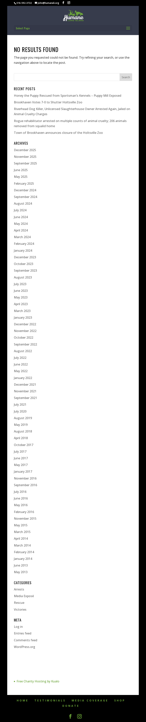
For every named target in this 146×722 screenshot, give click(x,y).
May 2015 (21, 525)
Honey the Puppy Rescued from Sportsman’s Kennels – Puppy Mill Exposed (67, 95)
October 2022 (23, 337)
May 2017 (21, 465)
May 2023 (21, 297)
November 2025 (25, 157)
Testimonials (50, 700)
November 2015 (25, 518)
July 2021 (20, 404)
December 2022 (25, 324)
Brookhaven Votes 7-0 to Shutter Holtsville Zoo (48, 102)
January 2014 (23, 559)
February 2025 (24, 183)
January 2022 (23, 378)
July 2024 (20, 210)
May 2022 (21, 371)
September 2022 (25, 344)
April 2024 (21, 230)
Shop (119, 700)
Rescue (19, 603)
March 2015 (22, 532)
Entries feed (22, 633)
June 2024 (21, 217)
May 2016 (21, 505)
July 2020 (20, 411)
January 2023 (23, 317)
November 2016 (25, 478)
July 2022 (20, 358)
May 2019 (21, 425)
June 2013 (21, 565)
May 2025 (21, 177)
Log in (18, 627)
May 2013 (21, 572)
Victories (20, 609)
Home (23, 700)
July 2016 (20, 492)
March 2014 (22, 545)
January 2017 (23, 471)
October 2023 (23, 264)
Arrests (19, 589)
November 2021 (25, 391)
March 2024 (22, 237)
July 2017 (20, 451)
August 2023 (23, 277)
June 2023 (21, 291)
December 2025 (25, 150)
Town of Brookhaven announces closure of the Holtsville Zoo (58, 133)
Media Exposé (24, 596)
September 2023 (25, 270)
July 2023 (20, 284)
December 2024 (25, 190)
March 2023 (22, 311)
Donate (70, 706)
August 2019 (23, 418)
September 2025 (25, 163)
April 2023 (21, 304)
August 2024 (23, 203)
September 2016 (25, 485)
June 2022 (21, 364)
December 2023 (25, 257)
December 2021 (25, 384)
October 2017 (23, 445)
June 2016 (21, 498)
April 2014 (21, 538)
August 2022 (23, 351)
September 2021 (25, 398)
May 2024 (21, 224)
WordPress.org (24, 647)
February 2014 (24, 552)
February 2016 (24, 512)
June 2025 (21, 170)
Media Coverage (90, 700)
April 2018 (21, 438)
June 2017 (21, 458)
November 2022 (25, 331)
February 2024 (24, 244)
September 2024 (25, 197)
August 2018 (23, 431)
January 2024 (23, 250)
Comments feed (25, 640)
